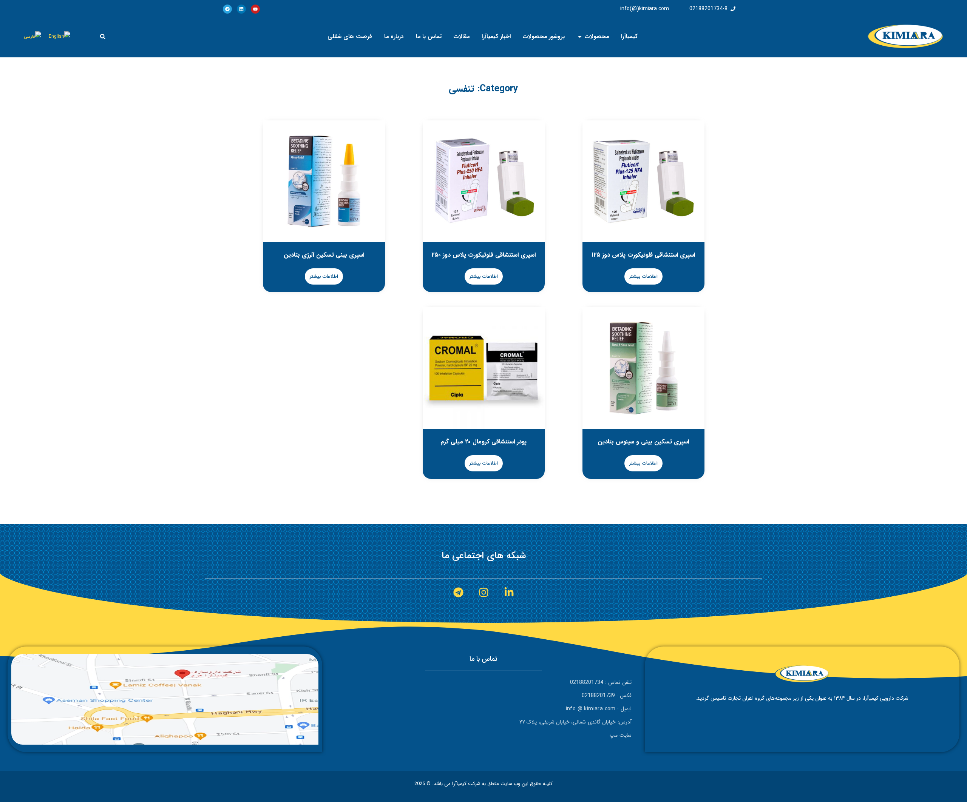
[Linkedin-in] (509, 592)
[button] (103, 37)
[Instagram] (484, 592)
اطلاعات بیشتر (643, 276)
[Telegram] (227, 9)
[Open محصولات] (580, 36)
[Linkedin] (241, 9)
